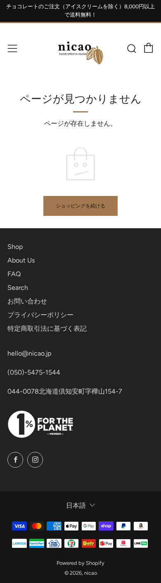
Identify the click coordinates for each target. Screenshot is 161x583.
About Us (21, 260)
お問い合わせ (27, 301)
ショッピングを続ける (80, 206)
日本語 (76, 505)
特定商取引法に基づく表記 (47, 328)
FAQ (14, 274)
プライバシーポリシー (40, 315)
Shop (15, 247)
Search (17, 288)
